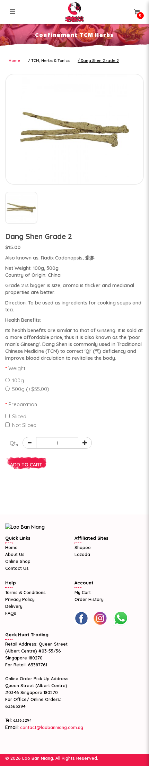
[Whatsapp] (120, 618)
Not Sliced (24, 425)
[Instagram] (100, 618)
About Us (15, 554)
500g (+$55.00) (30, 389)
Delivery (14, 606)
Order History (89, 599)
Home (14, 60)
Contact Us (17, 568)
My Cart (82, 592)
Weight (16, 368)
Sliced (19, 416)
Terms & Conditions (25, 592)
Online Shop (17, 561)
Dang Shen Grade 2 (100, 60)
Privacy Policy (20, 599)
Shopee (82, 547)
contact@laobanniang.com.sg (51, 727)
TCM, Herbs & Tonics (50, 60)
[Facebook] (81, 618)
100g (18, 380)
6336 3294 (22, 720)
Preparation (22, 404)
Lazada (82, 554)
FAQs (10, 613)
